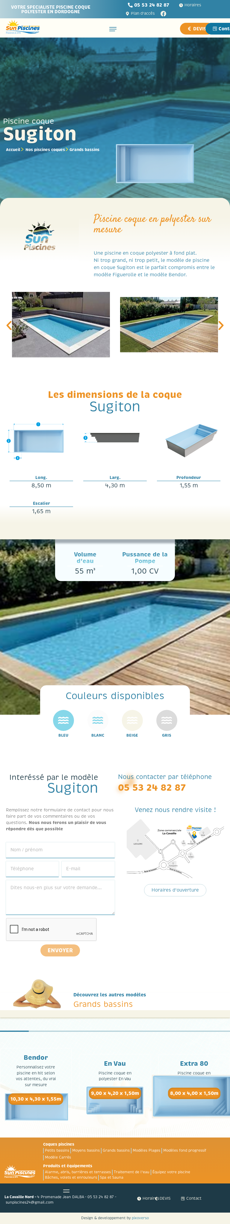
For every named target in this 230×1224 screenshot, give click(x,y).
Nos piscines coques (45, 149)
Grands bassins (84, 149)
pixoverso (140, 1218)
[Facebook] (163, 14)
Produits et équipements (67, 1165)
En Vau (115, 1063)
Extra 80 (194, 1063)
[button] (9, 326)
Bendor (36, 1057)
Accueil (13, 149)
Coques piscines (58, 1144)
